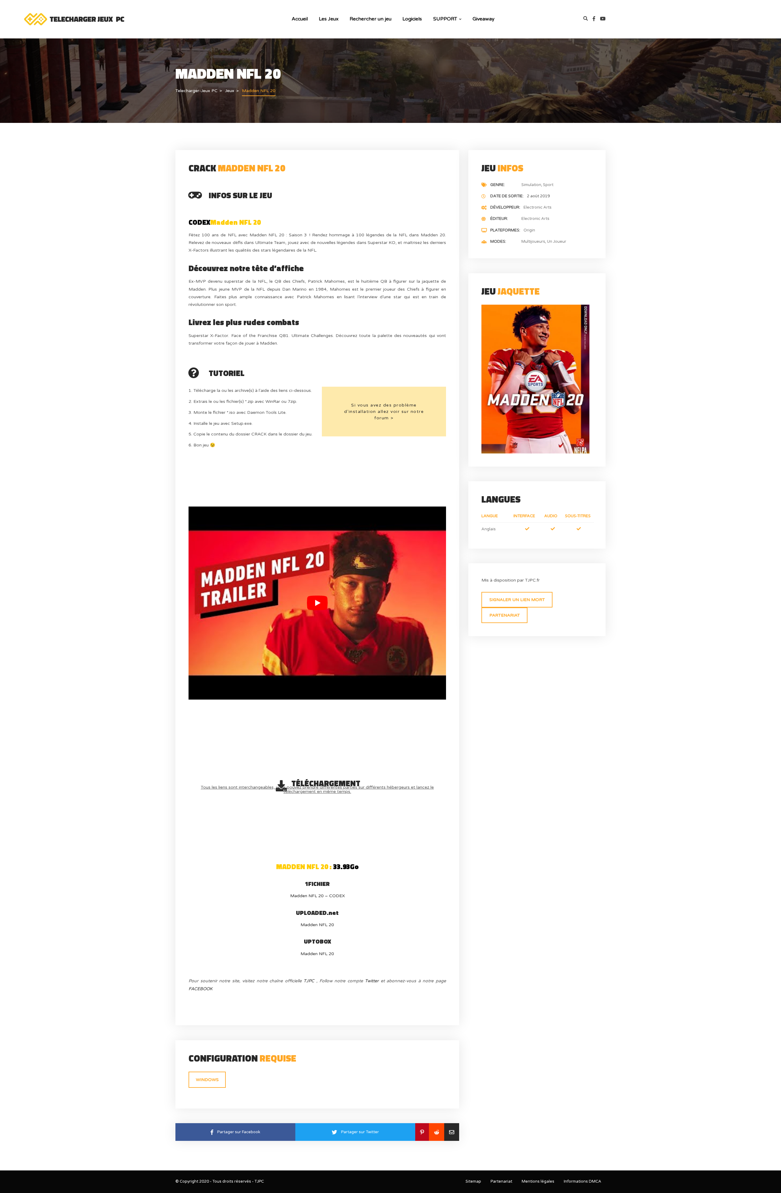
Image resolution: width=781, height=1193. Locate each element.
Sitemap (473, 1181)
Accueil (300, 19)
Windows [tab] (207, 1079)
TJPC (309, 980)
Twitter (372, 980)
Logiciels (412, 19)
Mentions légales (538, 1181)
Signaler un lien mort (517, 599)
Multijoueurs (533, 241)
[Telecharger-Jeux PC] (75, 18)
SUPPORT (445, 19)
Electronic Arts (538, 207)
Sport (548, 184)
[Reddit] (436, 1132)
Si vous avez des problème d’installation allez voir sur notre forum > (384, 412)
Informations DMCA (582, 1181)
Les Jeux (329, 19)
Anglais (488, 529)
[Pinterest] (422, 1132)
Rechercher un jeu (370, 19)
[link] (596, 19)
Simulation (531, 184)
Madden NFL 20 (317, 924)
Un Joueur (556, 241)
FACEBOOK (200, 988)
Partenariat (504, 615)
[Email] (451, 1132)
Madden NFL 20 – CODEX (317, 895)
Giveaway (483, 19)
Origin (529, 230)
